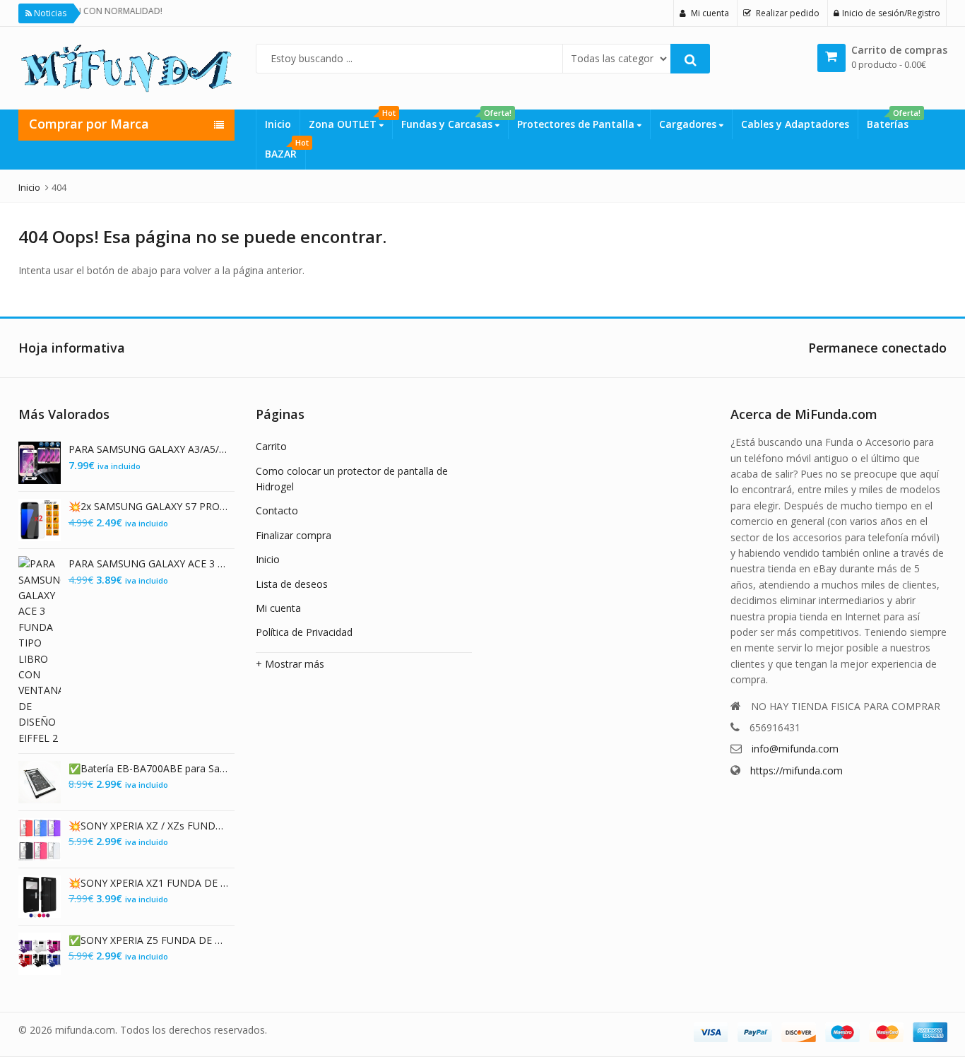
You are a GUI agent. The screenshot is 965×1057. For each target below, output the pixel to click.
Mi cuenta (278, 608)
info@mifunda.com (795, 748)
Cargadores (689, 124)
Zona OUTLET (350, 120)
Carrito (271, 446)
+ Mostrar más (290, 664)
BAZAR (285, 149)
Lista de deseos (292, 584)
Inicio (278, 124)
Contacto (277, 510)
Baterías (892, 120)
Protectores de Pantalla (577, 124)
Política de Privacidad (304, 632)
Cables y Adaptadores (795, 124)
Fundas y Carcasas (454, 120)
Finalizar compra (293, 535)
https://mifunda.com (796, 770)
